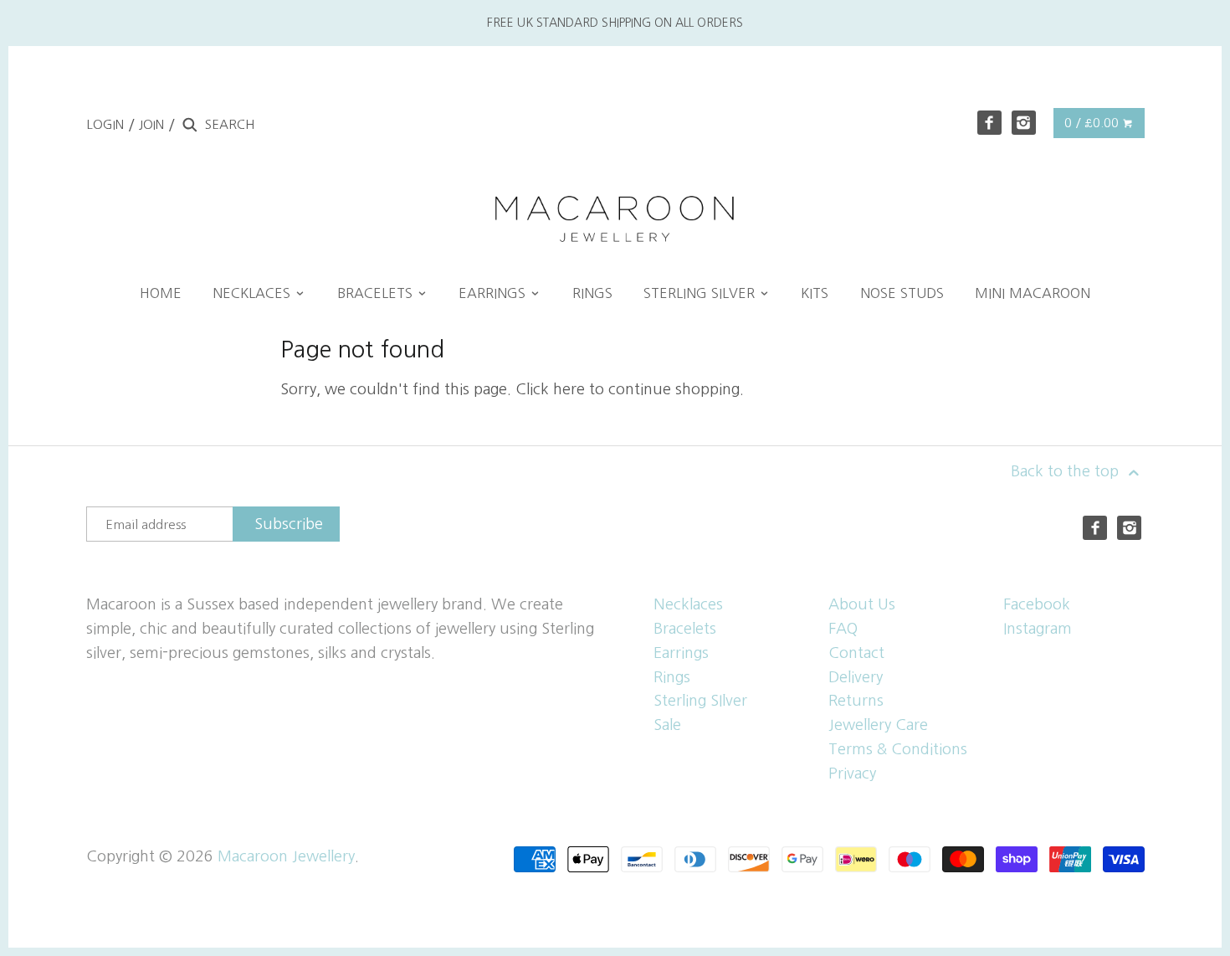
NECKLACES (254, 293)
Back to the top (1067, 471)
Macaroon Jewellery (286, 856)
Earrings (681, 652)
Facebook (1036, 604)
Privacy (852, 773)
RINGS (592, 293)
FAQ (843, 628)
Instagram (1037, 628)
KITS (814, 293)
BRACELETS (377, 293)
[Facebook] (989, 123)
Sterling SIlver (700, 700)
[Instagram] (1024, 123)
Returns (856, 700)
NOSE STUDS (902, 293)
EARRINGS (494, 293)
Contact (856, 652)
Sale (667, 724)
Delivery (855, 677)
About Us (861, 604)
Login (105, 124)
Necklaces (688, 604)
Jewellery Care (878, 724)
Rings (671, 677)
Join (151, 124)
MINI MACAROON (1032, 293)
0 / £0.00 (1093, 122)
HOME (161, 293)
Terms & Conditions (897, 749)
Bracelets (684, 628)
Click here (550, 389)
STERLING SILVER (701, 293)
